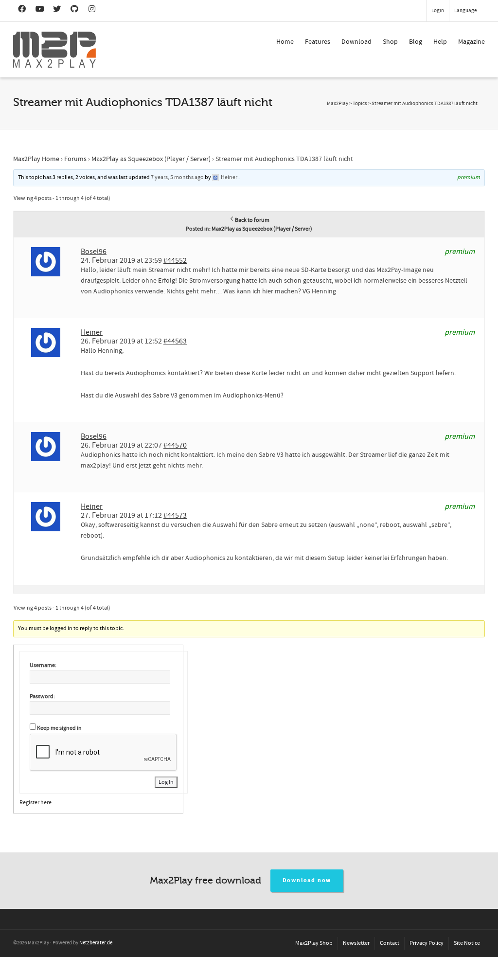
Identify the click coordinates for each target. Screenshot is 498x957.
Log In (166, 782)
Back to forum (252, 220)
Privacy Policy (426, 943)
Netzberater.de (95, 942)
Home (285, 41)
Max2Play (337, 103)
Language (465, 10)
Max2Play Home (36, 159)
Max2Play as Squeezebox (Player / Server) (151, 159)
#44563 (175, 341)
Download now (307, 880)
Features (317, 41)
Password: (42, 696)
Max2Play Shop (314, 943)
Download (356, 41)
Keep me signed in (59, 728)
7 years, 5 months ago (177, 177)
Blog (415, 41)
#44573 (175, 515)
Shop (390, 41)
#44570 (175, 445)
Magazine (471, 41)
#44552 (175, 260)
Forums (75, 159)
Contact (389, 943)
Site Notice (467, 943)
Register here (35, 802)
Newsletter (356, 943)
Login (437, 10)
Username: (43, 665)
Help (440, 41)
